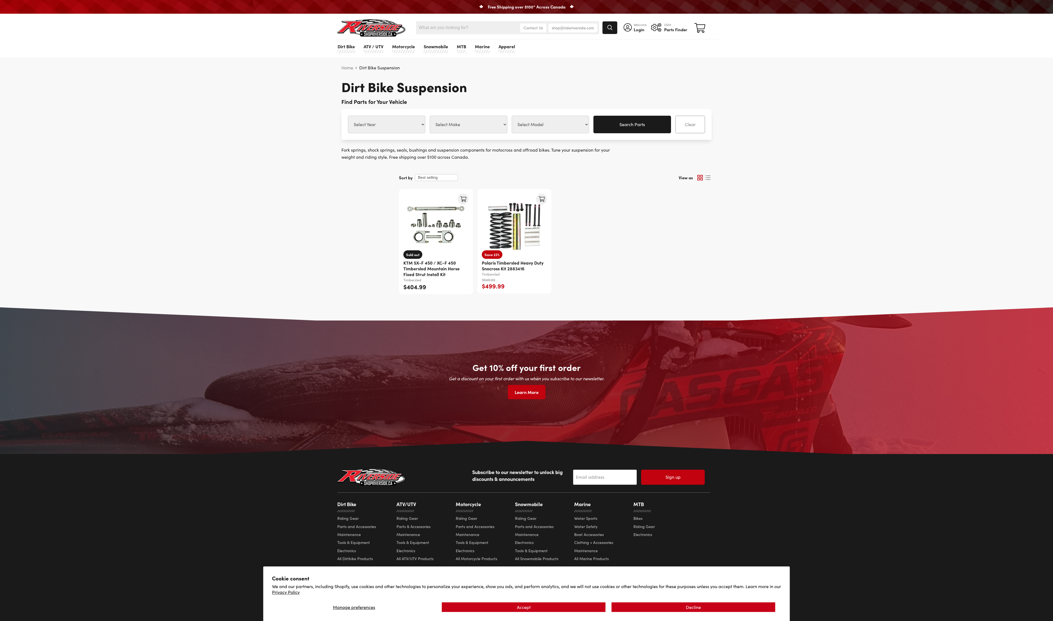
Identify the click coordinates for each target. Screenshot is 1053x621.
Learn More (527, 392)
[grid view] (700, 178)
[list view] (708, 178)
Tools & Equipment (353, 542)
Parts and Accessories (356, 526)
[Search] (609, 27)
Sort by (406, 177)
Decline (693, 607)
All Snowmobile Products (536, 558)
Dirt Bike (346, 46)
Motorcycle (403, 46)
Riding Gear (348, 518)
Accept (524, 607)
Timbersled (412, 279)
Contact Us (533, 27)
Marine (482, 46)
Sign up (673, 477)
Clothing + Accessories (593, 542)
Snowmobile (436, 46)
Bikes (637, 518)
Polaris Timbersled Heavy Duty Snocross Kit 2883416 (513, 265)
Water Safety (586, 526)
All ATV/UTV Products (415, 558)
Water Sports (585, 518)
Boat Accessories (589, 534)
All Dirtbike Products (355, 558)
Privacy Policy (286, 592)
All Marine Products (591, 558)
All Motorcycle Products (476, 558)
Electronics (346, 550)
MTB (461, 46)
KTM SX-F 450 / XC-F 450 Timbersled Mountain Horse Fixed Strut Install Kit (431, 268)
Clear (690, 124)
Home (347, 67)
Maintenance (349, 534)
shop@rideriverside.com (573, 27)
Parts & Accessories (414, 526)
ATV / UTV (373, 46)
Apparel (507, 46)
